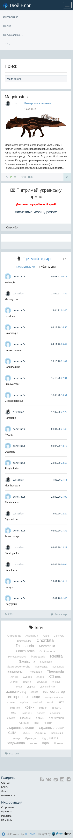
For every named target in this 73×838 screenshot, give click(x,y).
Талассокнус (12, 536)
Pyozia (8, 434)
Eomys (9, 587)
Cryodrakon (11, 519)
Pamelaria (10, 417)
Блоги (4, 786)
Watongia (10, 282)
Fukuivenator (12, 383)
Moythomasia (12, 485)
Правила (6, 811)
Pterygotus (11, 604)
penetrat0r (19, 276)
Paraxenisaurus (13, 350)
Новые (7, 26)
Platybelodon (12, 468)
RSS (10, 614)
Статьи (5, 782)
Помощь (6, 820)
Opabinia (10, 451)
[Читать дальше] (67, 177)
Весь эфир (61, 614)
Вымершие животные (37, 103)
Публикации (47, 266)
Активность (8, 795)
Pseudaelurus (12, 366)
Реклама (6, 815)
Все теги (14, 753)
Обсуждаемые (12, 35)
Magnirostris (16, 96)
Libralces (10, 316)
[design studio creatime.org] (61, 834)
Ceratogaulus (12, 553)
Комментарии (25, 266)
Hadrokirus (11, 570)
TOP (6, 44)
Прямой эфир (37, 258)
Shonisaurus (12, 502)
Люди (4, 791)
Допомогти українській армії (36, 204)
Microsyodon (12, 299)
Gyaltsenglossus (14, 400)
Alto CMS (30, 834)
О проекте (7, 807)
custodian (18, 103)
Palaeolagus (11, 333)
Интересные (10, 17)
